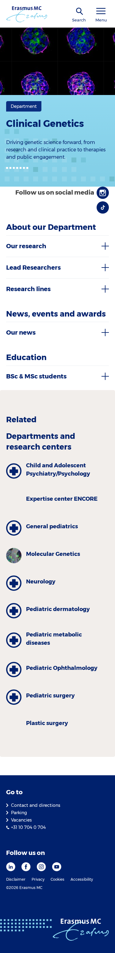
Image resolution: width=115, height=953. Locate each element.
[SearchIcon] (79, 11)
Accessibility (82, 879)
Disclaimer (15, 879)
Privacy (38, 879)
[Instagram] (103, 193)
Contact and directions (35, 805)
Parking (19, 812)
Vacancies (21, 820)
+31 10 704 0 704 (28, 827)
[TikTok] (103, 207)
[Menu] (101, 11)
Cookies (57, 879)
